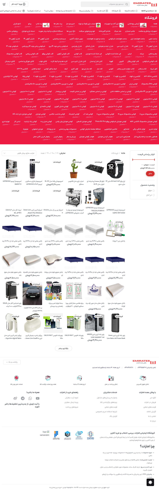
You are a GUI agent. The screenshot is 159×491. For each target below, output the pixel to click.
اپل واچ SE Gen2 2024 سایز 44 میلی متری (115, 182)
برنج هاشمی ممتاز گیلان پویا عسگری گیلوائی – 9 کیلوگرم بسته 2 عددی (75, 305)
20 (53, 153)
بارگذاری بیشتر (63, 348)
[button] (94, 234)
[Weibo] (15, 398)
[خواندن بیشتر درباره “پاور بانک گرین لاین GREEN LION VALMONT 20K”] (94, 327)
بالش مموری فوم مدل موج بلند (12, 273)
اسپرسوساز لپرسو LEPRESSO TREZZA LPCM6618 (95, 209)
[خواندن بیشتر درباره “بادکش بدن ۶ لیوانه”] (115, 234)
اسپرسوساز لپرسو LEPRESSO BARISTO (12, 182)
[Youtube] (38, 398)
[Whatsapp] (30, 398)
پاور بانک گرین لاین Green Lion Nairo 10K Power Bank (116, 336)
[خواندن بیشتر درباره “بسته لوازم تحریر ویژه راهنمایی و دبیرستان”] (53, 296)
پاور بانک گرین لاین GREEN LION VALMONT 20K (95, 336)
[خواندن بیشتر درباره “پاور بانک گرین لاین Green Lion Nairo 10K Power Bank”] (115, 328)
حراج (150, 190)
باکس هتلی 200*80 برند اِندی (75, 241)
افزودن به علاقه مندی (121, 168)
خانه (123, 153)
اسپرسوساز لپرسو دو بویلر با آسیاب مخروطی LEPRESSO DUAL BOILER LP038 (75, 212)
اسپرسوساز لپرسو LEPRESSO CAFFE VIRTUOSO (116, 211)
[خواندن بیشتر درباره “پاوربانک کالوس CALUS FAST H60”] (73, 328)
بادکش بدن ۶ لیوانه (119, 241)
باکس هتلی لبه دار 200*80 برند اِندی (94, 273)
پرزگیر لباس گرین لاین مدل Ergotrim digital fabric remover (12, 337)
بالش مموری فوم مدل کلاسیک (32, 272)
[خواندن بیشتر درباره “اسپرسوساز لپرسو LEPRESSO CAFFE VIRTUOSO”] (115, 202)
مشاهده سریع (109, 168)
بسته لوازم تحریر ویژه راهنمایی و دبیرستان (56, 304)
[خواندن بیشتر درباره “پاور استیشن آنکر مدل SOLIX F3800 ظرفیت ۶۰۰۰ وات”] (11, 296)
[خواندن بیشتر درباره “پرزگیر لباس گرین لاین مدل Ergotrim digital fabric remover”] (11, 328)
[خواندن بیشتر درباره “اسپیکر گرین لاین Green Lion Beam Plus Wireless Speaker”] (32, 202)
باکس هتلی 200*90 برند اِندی (54, 241)
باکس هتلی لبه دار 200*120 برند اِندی (32, 242)
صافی (150, 174)
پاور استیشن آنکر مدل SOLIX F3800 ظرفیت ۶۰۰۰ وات (12, 304)
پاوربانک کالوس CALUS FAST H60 (74, 336)
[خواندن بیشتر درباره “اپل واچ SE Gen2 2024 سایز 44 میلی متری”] (115, 174)
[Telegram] (23, 398)
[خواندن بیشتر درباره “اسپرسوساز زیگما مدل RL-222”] (53, 174)
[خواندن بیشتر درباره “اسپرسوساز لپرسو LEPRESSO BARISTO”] (11, 174)
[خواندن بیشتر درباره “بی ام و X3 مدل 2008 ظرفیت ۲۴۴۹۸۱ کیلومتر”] (32, 300)
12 (57, 153)
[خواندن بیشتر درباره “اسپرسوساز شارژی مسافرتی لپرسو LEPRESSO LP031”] (32, 174)
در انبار (149, 195)
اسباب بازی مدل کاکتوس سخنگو (76, 182)
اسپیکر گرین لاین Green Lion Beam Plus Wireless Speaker (32, 212)
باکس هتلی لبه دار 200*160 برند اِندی (11, 242)
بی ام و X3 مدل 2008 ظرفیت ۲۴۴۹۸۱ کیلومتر (33, 309)
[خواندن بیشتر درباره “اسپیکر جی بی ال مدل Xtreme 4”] (53, 202)
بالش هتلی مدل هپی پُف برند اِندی (95, 304)
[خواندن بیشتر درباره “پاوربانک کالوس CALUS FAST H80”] (53, 328)
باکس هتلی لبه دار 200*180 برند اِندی (115, 273)
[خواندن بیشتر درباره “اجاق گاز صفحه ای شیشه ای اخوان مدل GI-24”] (94, 174)
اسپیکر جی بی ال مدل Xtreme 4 (53, 211)
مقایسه (115, 168)
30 (48, 153)
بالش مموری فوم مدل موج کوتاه (116, 304)
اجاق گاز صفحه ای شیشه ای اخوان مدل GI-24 (95, 182)
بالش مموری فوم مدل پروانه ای (53, 273)
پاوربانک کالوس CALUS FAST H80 (53, 336)
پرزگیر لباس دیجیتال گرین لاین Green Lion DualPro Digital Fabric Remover (34, 337)
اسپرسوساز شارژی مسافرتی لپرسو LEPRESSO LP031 (33, 182)
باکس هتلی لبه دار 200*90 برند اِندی (74, 273)
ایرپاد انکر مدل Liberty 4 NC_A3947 (13, 211)
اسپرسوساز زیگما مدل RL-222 (54, 181)
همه (42, 153)
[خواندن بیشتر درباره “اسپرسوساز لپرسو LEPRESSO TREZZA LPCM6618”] (94, 200)
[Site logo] (144, 4)
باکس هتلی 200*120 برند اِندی (95, 241)
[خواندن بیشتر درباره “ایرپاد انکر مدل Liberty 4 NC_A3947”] (11, 202)
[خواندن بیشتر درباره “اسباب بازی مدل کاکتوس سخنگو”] (73, 174)
